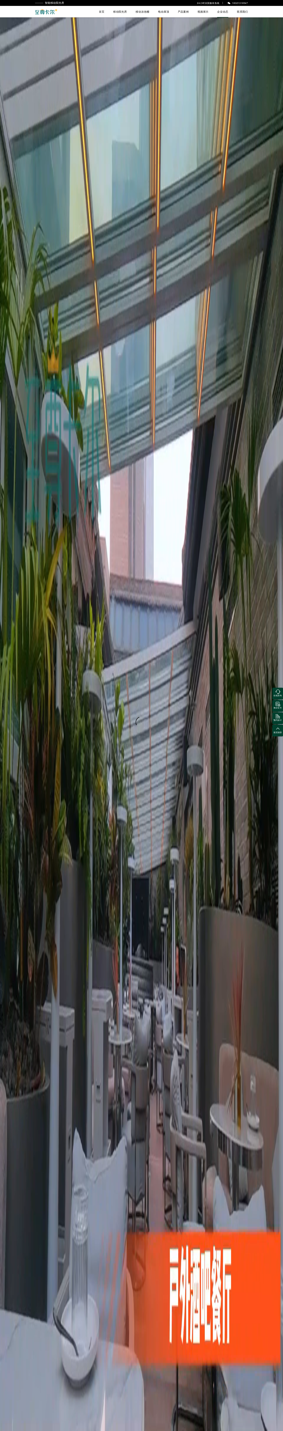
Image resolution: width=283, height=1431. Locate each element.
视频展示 (203, 11)
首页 (101, 11)
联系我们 (242, 11)
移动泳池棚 (142, 11)
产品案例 (183, 11)
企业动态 (222, 11)
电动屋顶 (163, 11)
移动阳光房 (120, 11)
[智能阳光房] (46, 11)
